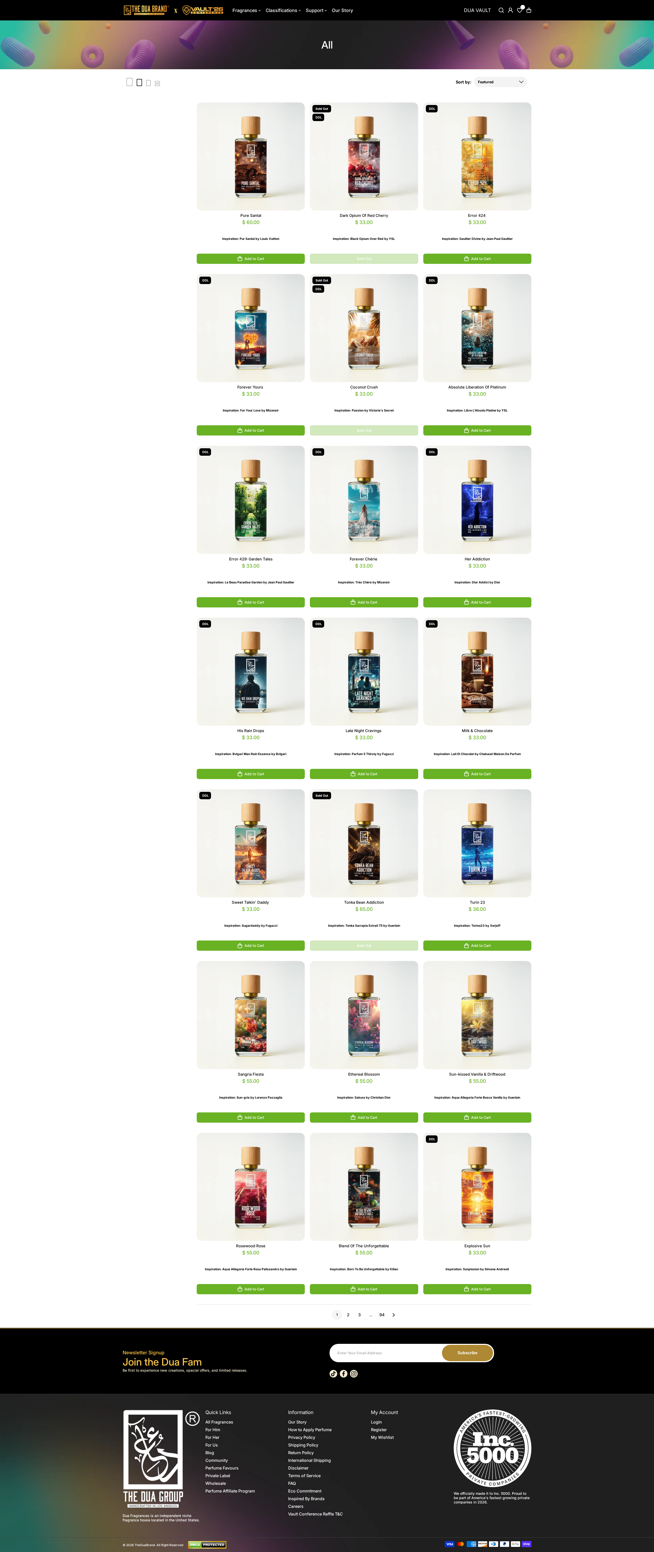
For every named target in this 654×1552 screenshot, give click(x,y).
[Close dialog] (377, 702)
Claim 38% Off (327, 786)
